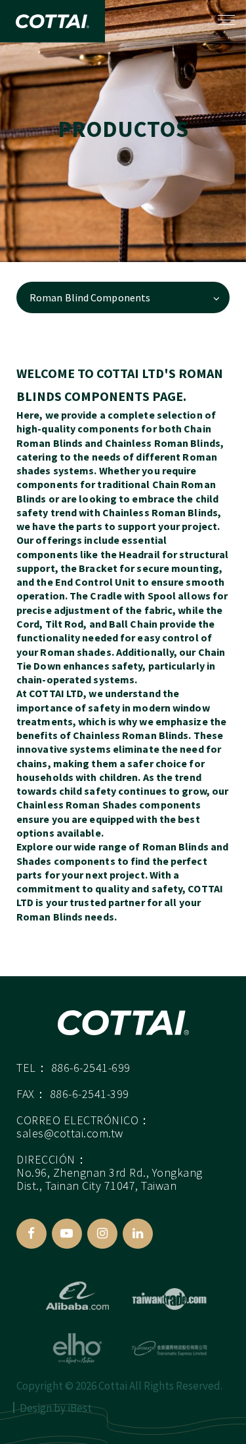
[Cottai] (123, 1022)
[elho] (77, 1348)
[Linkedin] (138, 1234)
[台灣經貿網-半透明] (169, 1296)
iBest (80, 1408)
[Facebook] (31, 1234)
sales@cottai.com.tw (69, 1133)
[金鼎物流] (169, 1348)
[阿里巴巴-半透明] (77, 1296)
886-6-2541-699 (91, 1067)
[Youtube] (67, 1234)
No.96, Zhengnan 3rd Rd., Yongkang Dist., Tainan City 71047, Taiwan (109, 1179)
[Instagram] (102, 1234)
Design (36, 1408)
